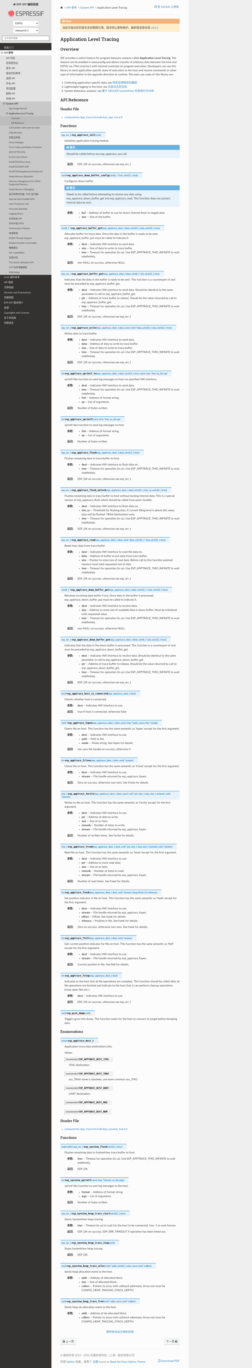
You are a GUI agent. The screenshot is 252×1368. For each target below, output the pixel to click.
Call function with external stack (24, 128)
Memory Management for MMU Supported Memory (24, 183)
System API (12, 103)
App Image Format (18, 109)
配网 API (10, 93)
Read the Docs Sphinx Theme (127, 1361)
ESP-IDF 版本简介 (13, 302)
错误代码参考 (13, 73)
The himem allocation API (21, 263)
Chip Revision (15, 133)
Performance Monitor (19, 228)
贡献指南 (9, 297)
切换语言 (9, 323)
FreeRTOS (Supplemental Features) (26, 172)
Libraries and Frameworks (17, 292)
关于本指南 (10, 318)
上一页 (69, 1341)
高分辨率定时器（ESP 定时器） (24, 194)
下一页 (170, 1341)
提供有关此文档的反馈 (120, 1331)
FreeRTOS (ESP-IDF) (19, 167)
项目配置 (11, 88)
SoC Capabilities (17, 253)
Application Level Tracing (21, 114)
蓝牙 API (10, 68)
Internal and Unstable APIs (22, 199)
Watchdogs (14, 272)
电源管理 (13, 233)
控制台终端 (14, 137)
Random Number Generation (23, 243)
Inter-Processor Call (18, 204)
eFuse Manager (16, 142)
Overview (15, 118)
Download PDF (170, 1361)
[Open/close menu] (2, 52)
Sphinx (71, 1361)
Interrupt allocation (18, 209)
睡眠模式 (13, 248)
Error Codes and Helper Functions (25, 147)
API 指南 (8, 282)
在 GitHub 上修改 (168, 6)
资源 (6, 308)
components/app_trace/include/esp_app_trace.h (93, 117)
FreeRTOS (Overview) (19, 162)
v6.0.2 (154, 27)
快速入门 (9, 47)
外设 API (10, 83)
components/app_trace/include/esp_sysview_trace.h (96, 1129)
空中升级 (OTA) (16, 223)
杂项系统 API (15, 219)
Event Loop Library (18, 157)
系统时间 (13, 258)
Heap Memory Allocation (21, 177)
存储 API (10, 98)
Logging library (16, 214)
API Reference (17, 123)
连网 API (10, 78)
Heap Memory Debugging (21, 189)
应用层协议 (12, 63)
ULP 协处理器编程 (18, 267)
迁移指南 (9, 287)
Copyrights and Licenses (16, 313)
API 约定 (10, 58)
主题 (95, 1361)
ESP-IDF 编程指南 (27, 4)
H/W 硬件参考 (12, 277)
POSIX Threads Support (20, 238)
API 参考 (8, 53)
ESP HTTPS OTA (17, 152)
